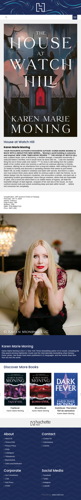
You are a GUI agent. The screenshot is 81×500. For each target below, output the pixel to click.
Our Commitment (11, 475)
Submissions (48, 442)
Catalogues (9, 453)
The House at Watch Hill (65, 409)
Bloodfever (15, 408)
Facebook (47, 475)
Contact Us (47, 438)
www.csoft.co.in (58, 495)
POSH (7, 486)
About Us (8, 438)
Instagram (47, 482)
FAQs (7, 449)
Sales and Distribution (13, 464)
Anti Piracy (9, 482)
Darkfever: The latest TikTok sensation (40, 409)
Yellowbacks (10, 456)
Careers (46, 446)
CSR (7, 479)
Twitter (45, 479)
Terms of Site (10, 442)
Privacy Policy (10, 446)
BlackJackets (10, 460)
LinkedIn (46, 486)
